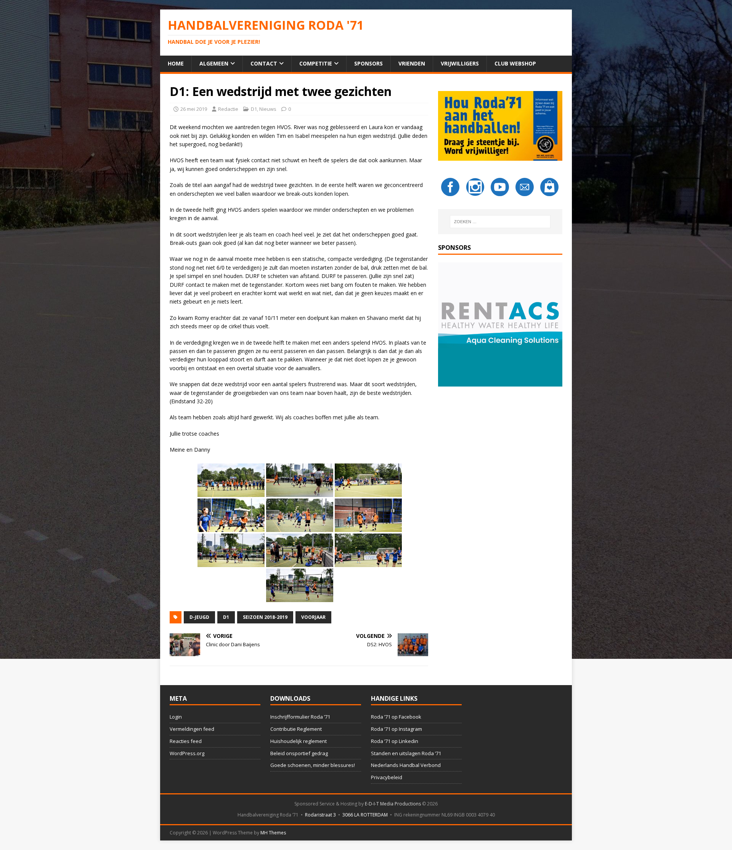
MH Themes (273, 832)
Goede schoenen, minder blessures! (312, 765)
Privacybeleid (386, 777)
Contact (263, 63)
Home (176, 63)
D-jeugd (199, 617)
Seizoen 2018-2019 (265, 617)
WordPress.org (187, 753)
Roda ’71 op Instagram (396, 728)
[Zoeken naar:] (500, 221)
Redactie (228, 108)
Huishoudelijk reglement (298, 741)
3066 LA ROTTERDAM (365, 815)
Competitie (315, 63)
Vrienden (411, 63)
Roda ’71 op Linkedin (394, 741)
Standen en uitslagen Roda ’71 (406, 753)
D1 (254, 108)
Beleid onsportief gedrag (299, 753)
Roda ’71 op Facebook (396, 716)
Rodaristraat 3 (320, 815)
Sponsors (368, 63)
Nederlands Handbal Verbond (406, 765)
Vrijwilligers (460, 63)
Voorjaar (313, 617)
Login (176, 716)
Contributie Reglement (296, 728)
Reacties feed (186, 741)
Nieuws (267, 108)
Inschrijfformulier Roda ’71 (300, 716)
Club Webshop (515, 63)
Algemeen (213, 63)
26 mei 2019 (193, 108)
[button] (500, 324)
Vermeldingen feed (192, 728)
